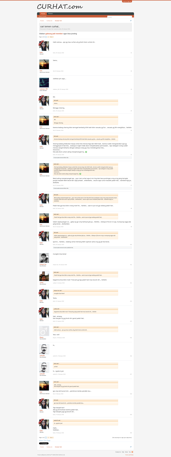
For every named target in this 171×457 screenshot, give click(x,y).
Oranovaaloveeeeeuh (59, 157)
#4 (131, 110)
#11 (131, 264)
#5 (131, 130)
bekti (60, 29)
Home (126, 452)
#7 (131, 185)
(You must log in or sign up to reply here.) (122, 437)
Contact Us (118, 452)
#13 (131, 301)
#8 (131, 208)
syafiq (67, 247)
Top (130, 452)
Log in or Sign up (127, 1)
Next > (51, 36)
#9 (131, 226)
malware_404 (44, 89)
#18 (131, 393)
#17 (131, 374)
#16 (131, 356)
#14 (131, 321)
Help (123, 452)
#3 (131, 89)
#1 (131, 52)
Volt (41, 70)
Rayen (41, 337)
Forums (43, 13)
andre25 (42, 355)
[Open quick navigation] (130, 20)
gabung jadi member (54, 34)
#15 (131, 337)
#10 (131, 244)
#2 (131, 71)
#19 (131, 414)
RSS (132, 452)
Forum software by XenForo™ (51, 454)
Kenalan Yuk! (50, 29)
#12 (131, 283)
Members (50, 13)
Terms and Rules (129, 454)
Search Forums (42, 16)
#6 (131, 154)
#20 (131, 432)
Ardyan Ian (43, 264)
